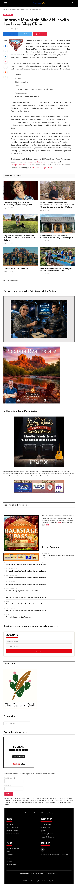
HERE (59, 523)
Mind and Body (45, 827)
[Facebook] (5, 46)
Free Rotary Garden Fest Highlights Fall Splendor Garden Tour (56, 270)
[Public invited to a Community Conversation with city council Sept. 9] (57, 223)
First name (7, 785)
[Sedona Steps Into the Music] (20, 256)
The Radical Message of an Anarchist (18, 617)
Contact (9, 861)
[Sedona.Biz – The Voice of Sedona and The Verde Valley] (39, 3)
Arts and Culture (46, 824)
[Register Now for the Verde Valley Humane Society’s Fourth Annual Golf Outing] (20, 223)
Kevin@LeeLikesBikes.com (21, 165)
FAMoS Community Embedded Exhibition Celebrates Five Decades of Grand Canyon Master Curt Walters (57, 205)
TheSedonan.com (37, 873)
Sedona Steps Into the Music (15, 269)
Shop (8, 851)
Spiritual (43, 831)
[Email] (5, 67)
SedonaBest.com (51, 873)
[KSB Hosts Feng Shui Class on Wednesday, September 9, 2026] (20, 190)
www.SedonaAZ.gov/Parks (42, 168)
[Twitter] (5, 51)
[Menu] (5, 3)
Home (5, 9)
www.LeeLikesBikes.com (36, 162)
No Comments (21, 29)
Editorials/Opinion (12, 831)
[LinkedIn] (5, 56)
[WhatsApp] (5, 77)
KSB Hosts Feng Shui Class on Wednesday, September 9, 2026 (17, 204)
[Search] (72, 3)
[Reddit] (5, 72)
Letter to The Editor (12, 834)
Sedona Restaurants (47, 837)
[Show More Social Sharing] (50, 34)
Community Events (47, 834)
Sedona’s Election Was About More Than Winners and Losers (58, 557)
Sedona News (8, 15)
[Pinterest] (5, 61)
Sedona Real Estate (12, 848)
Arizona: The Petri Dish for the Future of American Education (26, 597)
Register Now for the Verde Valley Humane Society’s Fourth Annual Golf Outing (19, 238)
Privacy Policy (38, 881)
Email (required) (10, 778)
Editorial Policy (11, 864)
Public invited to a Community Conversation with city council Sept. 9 (56, 237)
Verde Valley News (12, 827)
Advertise (9, 855)
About (8, 858)
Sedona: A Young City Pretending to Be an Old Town (23, 591)
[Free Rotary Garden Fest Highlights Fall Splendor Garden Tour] (57, 256)
